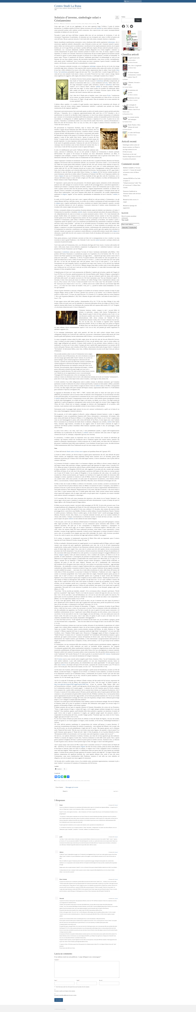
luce (73, 780)
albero (56, 780)
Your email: (125, 220)
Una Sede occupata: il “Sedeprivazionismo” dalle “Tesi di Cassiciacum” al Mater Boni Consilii (132, 183)
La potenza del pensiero (129, 159)
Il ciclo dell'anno (78, 23)
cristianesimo (63, 780)
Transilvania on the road (129, 154)
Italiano (83, 23)
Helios (72, 780)
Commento (56, 959)
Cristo (66, 780)
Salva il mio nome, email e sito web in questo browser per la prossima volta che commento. (73, 986)
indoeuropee (111, 42)
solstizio (82, 780)
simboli (115, 194)
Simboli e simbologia (92, 23)
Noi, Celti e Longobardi (134, 65)
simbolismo (64, 72)
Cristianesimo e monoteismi (70, 23)
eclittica (69, 780)
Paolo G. (57, 23)
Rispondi (116, 805)
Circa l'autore (59, 787)
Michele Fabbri (132, 67)
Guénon (60, 659)
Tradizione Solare (128, 121)
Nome (55, 980)
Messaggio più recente (72, 787)
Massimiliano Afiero (128, 114)
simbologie (93, 66)
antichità (99, 28)
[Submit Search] (125, 1)
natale (75, 780)
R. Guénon (107, 654)
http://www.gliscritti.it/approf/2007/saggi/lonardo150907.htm (71, 684)
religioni (64, 194)
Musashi (126, 79)
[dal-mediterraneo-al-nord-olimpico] (126, 49)
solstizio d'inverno (87, 780)
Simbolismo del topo (134, 98)
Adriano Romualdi (133, 62)
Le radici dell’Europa (134, 132)
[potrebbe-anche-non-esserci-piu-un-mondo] (131, 49)
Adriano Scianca (133, 134)
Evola (105, 82)
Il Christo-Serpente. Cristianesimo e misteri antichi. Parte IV (134, 75)
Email (78, 980)
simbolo (98, 86)
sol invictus (78, 780)
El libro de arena (127, 152)
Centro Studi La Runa (67, 6)
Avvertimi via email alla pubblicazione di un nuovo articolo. (65, 995)
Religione (86, 23)
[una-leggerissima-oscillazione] (137, 49)
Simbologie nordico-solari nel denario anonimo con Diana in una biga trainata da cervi (131, 147)
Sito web (100, 980)
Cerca (123, 17)
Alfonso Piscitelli (128, 129)
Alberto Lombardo (133, 94)
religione (95, 172)
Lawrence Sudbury (128, 87)
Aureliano (58, 780)
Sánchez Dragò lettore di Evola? (132, 156)
